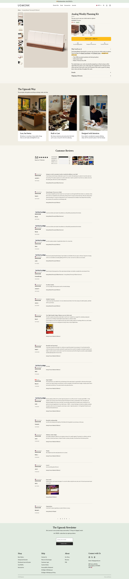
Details (73, 72)
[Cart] (110, 5)
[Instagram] (89, 557)
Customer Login (45, 562)
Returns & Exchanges (46, 559)
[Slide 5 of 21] (20, 43)
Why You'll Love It (76, 49)
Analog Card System (23, 559)
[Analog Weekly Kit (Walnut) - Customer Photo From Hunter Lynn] (85, 163)
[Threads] (94, 557)
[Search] (103, 5)
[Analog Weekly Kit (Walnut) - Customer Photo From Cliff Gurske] (85, 158)
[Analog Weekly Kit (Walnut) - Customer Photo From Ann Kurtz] (91, 163)
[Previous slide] (25, 40)
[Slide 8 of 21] (20, 63)
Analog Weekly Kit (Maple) (51, 511)
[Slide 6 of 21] (20, 50)
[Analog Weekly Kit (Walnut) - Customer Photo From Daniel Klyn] (74, 163)
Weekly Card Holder (85, 53)
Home (19, 10)
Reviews (67, 559)
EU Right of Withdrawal (46, 570)
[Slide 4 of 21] (20, 36)
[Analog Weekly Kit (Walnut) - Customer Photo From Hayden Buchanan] (74, 158)
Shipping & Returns (76, 76)
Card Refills (20, 565)
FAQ (66, 562)
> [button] (69, 518)
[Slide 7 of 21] (20, 56)
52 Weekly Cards (96, 53)
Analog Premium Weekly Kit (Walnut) (53, 336)
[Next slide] (66, 40)
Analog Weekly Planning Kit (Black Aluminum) (54, 182)
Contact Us (44, 557)
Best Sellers (21, 557)
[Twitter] (92, 557)
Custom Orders (45, 565)
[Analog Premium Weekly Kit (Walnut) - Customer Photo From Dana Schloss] (80, 158)
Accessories (21, 567)
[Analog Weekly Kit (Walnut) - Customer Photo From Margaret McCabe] (91, 158)
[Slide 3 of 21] (20, 29)
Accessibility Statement (47, 567)
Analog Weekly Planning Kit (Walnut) (53, 202)
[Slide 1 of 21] (20, 16)
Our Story (67, 557)
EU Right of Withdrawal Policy (48, 572)
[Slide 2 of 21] (20, 23)
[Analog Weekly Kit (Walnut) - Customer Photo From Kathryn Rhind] (80, 163)
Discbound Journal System (24, 562)
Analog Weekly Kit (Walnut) (51, 497)
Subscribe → (64, 543)
